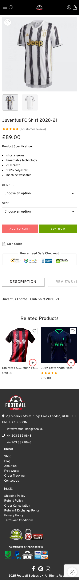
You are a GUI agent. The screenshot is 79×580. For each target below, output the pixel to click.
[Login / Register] (69, 7)
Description (23, 282)
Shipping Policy (14, 496)
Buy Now (58, 229)
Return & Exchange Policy (22, 511)
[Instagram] (48, 568)
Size (5, 203)
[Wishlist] (7, 22)
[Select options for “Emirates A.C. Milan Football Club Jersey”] (32, 362)
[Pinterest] (40, 568)
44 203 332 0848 (19, 436)
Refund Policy (13, 501)
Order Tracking (14, 476)
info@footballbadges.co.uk (25, 429)
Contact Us (11, 481)
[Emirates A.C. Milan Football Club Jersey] (20, 345)
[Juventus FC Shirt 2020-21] (39, 54)
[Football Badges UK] (16, 403)
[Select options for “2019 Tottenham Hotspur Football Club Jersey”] (71, 362)
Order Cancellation (17, 506)
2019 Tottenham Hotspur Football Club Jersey (59, 368)
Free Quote (11, 471)
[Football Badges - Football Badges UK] (39, 7)
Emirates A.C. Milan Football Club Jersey (20, 368)
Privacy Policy (14, 516)
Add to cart (19, 229)
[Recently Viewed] (72, 572)
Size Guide (14, 244)
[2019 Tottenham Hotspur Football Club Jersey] (59, 345)
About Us (10, 466)
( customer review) (33, 129)
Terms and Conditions (18, 520)
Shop (7, 456)
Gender (8, 185)
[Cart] (75, 7)
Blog (7, 461)
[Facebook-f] (33, 568)
